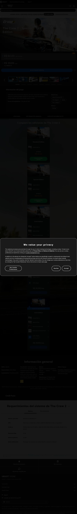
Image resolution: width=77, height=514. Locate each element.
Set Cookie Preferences (13, 268)
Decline (56, 268)
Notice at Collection (49, 251)
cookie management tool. (33, 252)
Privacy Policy (37, 251)
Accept (66, 268)
